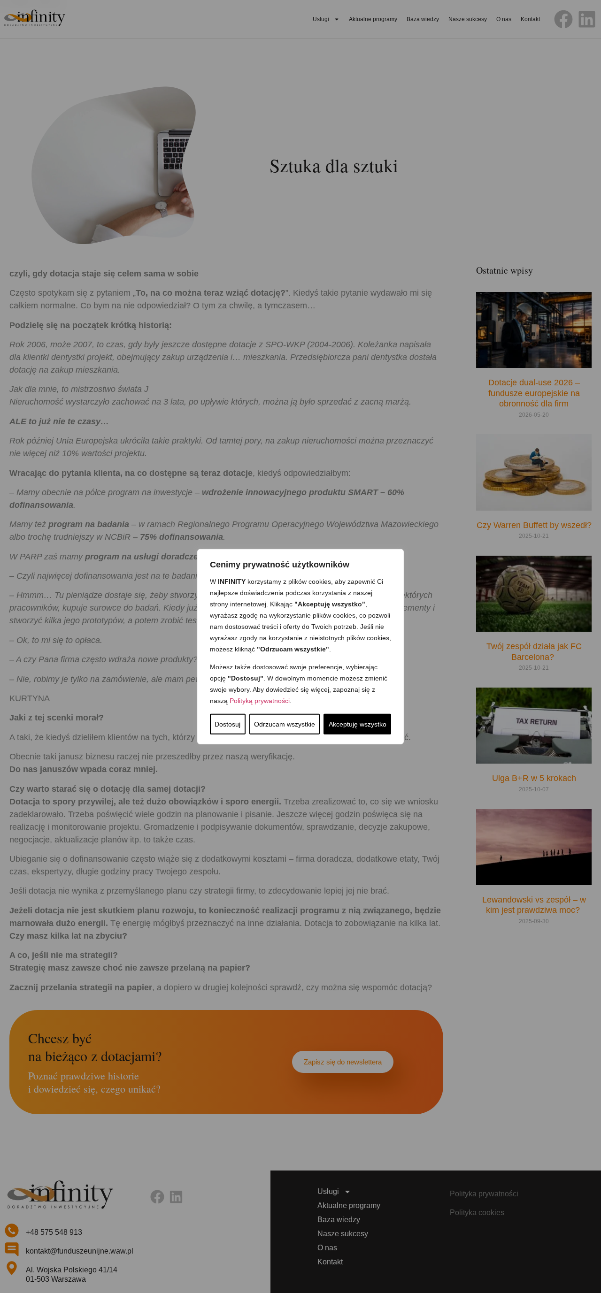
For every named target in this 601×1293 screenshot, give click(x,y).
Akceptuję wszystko (357, 724)
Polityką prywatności (260, 700)
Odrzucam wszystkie (284, 724)
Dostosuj (227, 724)
